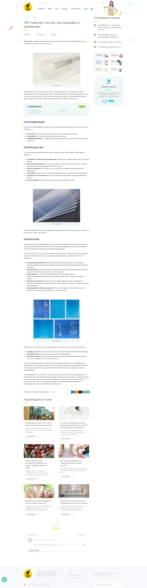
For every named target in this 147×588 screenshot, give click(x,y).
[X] (80, 392)
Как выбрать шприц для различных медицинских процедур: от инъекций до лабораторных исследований (73, 425)
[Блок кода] (51, 545)
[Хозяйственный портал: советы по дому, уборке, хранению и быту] (28, 6)
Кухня (57, 9)
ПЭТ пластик (28, 127)
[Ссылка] (53, 545)
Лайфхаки (41, 9)
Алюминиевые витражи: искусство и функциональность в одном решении (38, 424)
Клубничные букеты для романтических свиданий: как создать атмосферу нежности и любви (36, 464)
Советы (86, 9)
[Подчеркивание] (40, 545)
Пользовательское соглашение (76, 577)
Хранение (114, 69)
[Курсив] (38, 545)
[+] (57, 544)
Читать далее (30, 436)
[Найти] (72, 4)
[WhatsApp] (84, 392)
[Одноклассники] (76, 392)
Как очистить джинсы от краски (109, 42)
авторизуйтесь (81, 534)
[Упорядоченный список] (44, 545)
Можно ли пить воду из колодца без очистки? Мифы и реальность (38, 502)
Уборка (98, 69)
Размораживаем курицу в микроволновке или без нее (108, 36)
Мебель (50, 9)
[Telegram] (88, 392)
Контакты (71, 573)
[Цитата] (48, 545)
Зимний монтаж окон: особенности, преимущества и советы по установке (73, 502)
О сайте (70, 570)
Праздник (65, 9)
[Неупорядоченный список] (46, 545)
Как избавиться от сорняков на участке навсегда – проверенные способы (110, 27)
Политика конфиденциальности (76, 575)
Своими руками (76, 9)
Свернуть (82, 106)
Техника (113, 61)
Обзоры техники (108, 87)
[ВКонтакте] (72, 392)
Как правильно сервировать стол (110, 47)
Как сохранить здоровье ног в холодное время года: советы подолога (71, 463)
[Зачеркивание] (42, 545)
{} (54, 544)
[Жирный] (36, 545)
